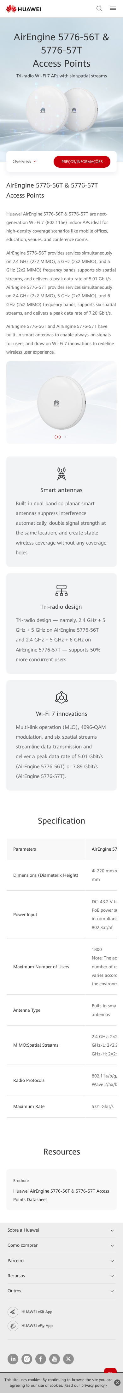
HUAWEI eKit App (36, 1312)
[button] (57, 437)
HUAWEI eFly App (37, 1325)
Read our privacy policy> (85, 1385)
